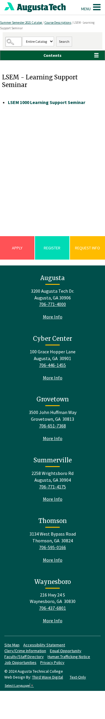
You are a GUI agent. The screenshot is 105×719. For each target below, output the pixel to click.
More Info (52, 317)
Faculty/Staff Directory (24, 656)
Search (64, 41)
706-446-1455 (52, 365)
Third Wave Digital (47, 677)
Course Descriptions (57, 23)
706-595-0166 (52, 547)
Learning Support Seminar (46, 102)
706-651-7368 (52, 426)
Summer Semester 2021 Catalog (21, 23)
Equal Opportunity (65, 650)
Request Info (87, 248)
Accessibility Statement (44, 645)
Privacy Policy (52, 662)
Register (52, 248)
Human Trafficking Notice (69, 656)
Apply (17, 248)
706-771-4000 (52, 304)
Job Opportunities (20, 662)
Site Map (12, 645)
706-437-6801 (52, 608)
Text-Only (78, 677)
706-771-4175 (52, 487)
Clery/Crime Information (25, 650)
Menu (86, 8)
